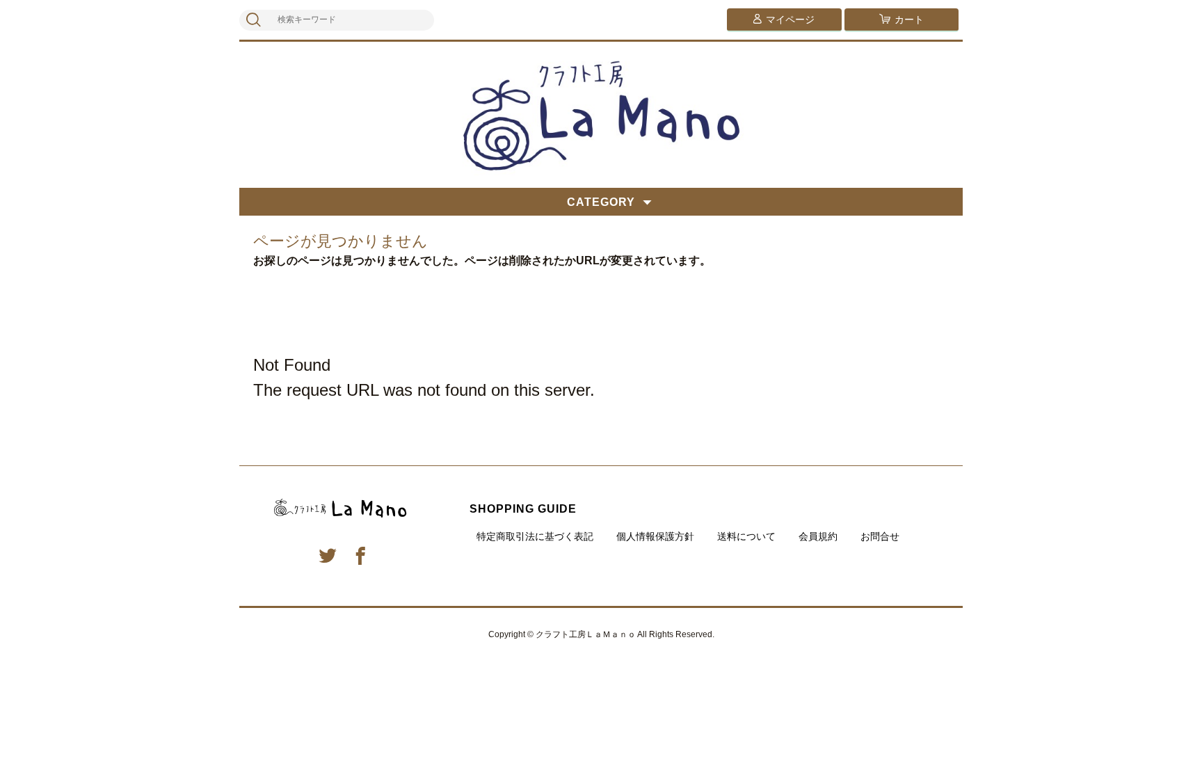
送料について (746, 536)
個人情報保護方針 (655, 536)
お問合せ (879, 536)
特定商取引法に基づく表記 (534, 536)
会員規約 (818, 536)
